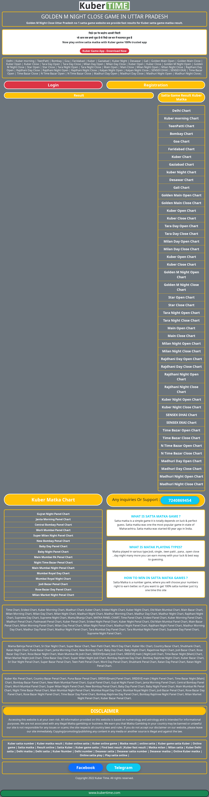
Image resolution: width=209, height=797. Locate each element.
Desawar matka (160, 751)
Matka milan (157, 747)
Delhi (9, 61)
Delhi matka (24, 751)
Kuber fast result (135, 747)
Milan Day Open (93, 64)
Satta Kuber (65, 747)
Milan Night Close (172, 67)
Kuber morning (25, 61)
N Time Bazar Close (79, 73)
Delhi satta (42, 751)
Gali (146, 61)
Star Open (33, 67)
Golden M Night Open (177, 64)
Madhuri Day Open (105, 73)
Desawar (135, 61)
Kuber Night (119, 61)
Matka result (128, 743)
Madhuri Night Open (159, 73)
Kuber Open (13, 64)
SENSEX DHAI (159, 70)
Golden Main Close (189, 61)
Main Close (127, 67)
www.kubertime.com (104, 792)
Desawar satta (105, 751)
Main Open (111, 67)
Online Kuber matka (186, 751)
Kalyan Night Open (111, 70)
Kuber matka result (49, 743)
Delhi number (84, 751)
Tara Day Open (51, 64)
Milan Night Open (148, 67)
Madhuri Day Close (132, 73)
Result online (46, 747)
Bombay (57, 61)
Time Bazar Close (27, 73)
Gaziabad (103, 61)
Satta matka (26, 747)
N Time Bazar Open (53, 73)
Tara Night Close (91, 67)
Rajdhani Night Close (84, 70)
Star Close (48, 67)
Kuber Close (31, 64)
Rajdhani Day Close (28, 70)
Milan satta (176, 747)
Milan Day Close (116, 64)
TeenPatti (43, 61)
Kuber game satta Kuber (174, 743)
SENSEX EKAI (178, 70)
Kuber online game (104, 743)
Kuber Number (62, 751)
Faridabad (78, 61)
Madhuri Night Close (187, 73)
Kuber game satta (87, 747)
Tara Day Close (72, 64)
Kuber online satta (77, 743)
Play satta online (116, 755)
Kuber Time (102, 778)
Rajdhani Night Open (55, 70)
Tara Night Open (68, 67)
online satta (147, 743)
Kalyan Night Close (137, 70)
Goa (67, 61)
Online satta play (91, 755)
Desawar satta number (132, 751)
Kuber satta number (21, 743)
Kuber (91, 61)
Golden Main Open (163, 61)
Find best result (112, 747)
